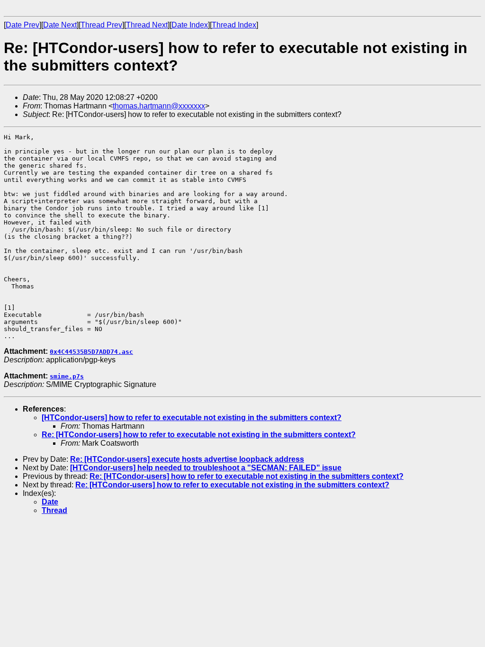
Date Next (60, 25)
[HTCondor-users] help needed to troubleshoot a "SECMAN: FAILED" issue (205, 468)
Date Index (189, 25)
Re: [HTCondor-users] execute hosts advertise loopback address (187, 459)
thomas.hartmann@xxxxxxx (159, 106)
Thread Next (147, 25)
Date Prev (22, 25)
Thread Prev (101, 25)
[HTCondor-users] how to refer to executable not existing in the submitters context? (191, 417)
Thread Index (234, 25)
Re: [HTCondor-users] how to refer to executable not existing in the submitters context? (199, 435)
